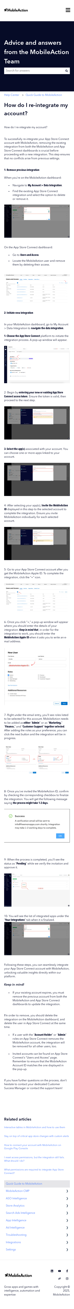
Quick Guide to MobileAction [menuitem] (24, 1184)
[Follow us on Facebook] (67, 1271)
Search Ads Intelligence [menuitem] (20, 1213)
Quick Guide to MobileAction (44, 95)
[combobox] (33, 71)
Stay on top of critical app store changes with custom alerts (36, 1136)
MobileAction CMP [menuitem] (17, 1191)
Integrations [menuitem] (13, 1242)
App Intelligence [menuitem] (16, 1220)
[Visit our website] (59, 1278)
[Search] (66, 71)
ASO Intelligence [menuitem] (16, 1198)
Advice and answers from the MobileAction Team (36, 52)
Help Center (11, 95)
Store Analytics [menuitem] (15, 1205)
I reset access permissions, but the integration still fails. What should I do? (34, 1159)
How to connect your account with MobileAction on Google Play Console (32, 1147)
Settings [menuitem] (11, 1249)
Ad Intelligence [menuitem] (15, 1227)
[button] (67, 1191)
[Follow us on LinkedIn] (52, 1271)
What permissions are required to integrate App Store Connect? (34, 1171)
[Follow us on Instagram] (67, 1278)
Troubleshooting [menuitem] (16, 1235)
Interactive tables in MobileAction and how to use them (34, 1127)
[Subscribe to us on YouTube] (59, 1271)
